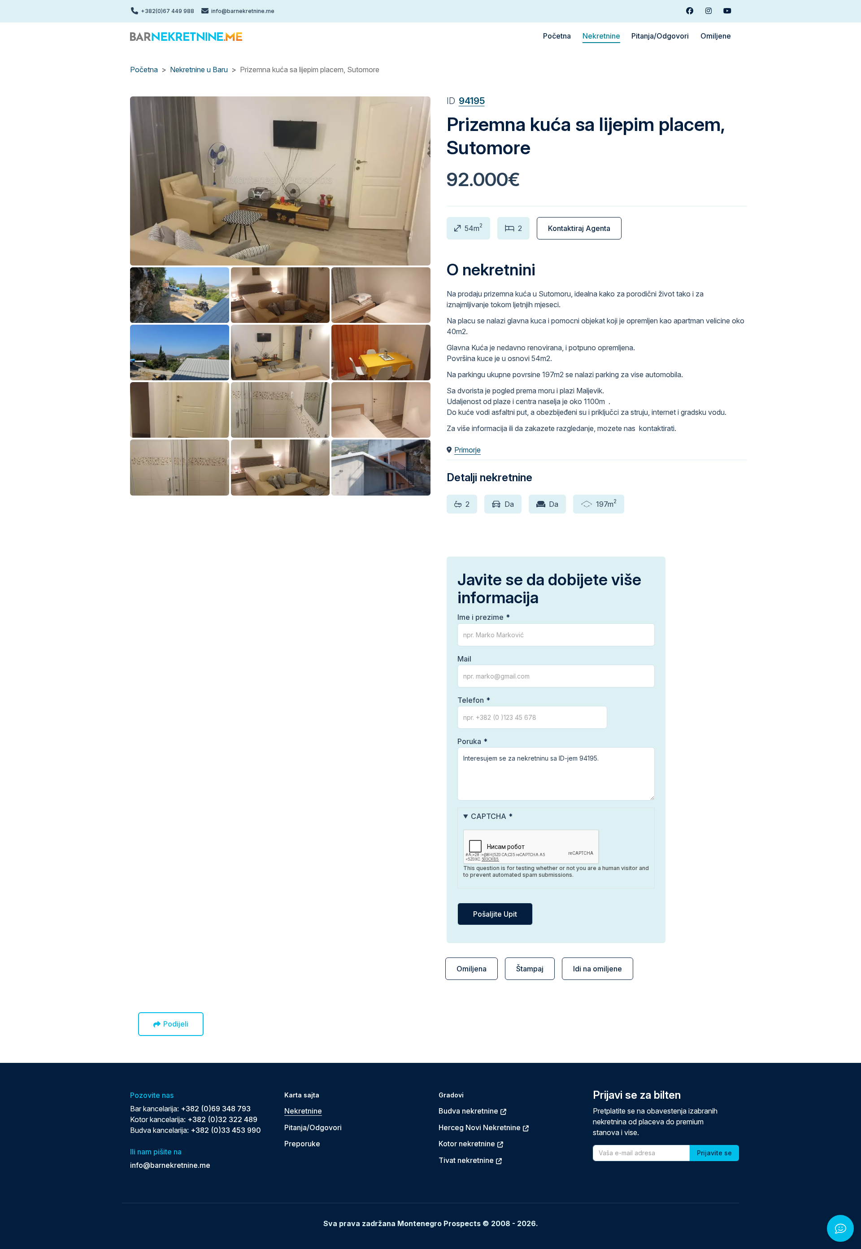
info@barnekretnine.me (170, 1165)
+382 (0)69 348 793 (216, 1108)
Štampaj (530, 968)
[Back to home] (186, 36)
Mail (464, 658)
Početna (144, 69)
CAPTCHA (488, 816)
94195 (472, 101)
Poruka (469, 741)
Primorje (467, 449)
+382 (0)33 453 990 (226, 1130)
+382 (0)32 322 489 (222, 1119)
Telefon (470, 700)
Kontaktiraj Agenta (579, 228)
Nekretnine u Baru (199, 69)
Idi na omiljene (597, 968)
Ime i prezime (480, 617)
